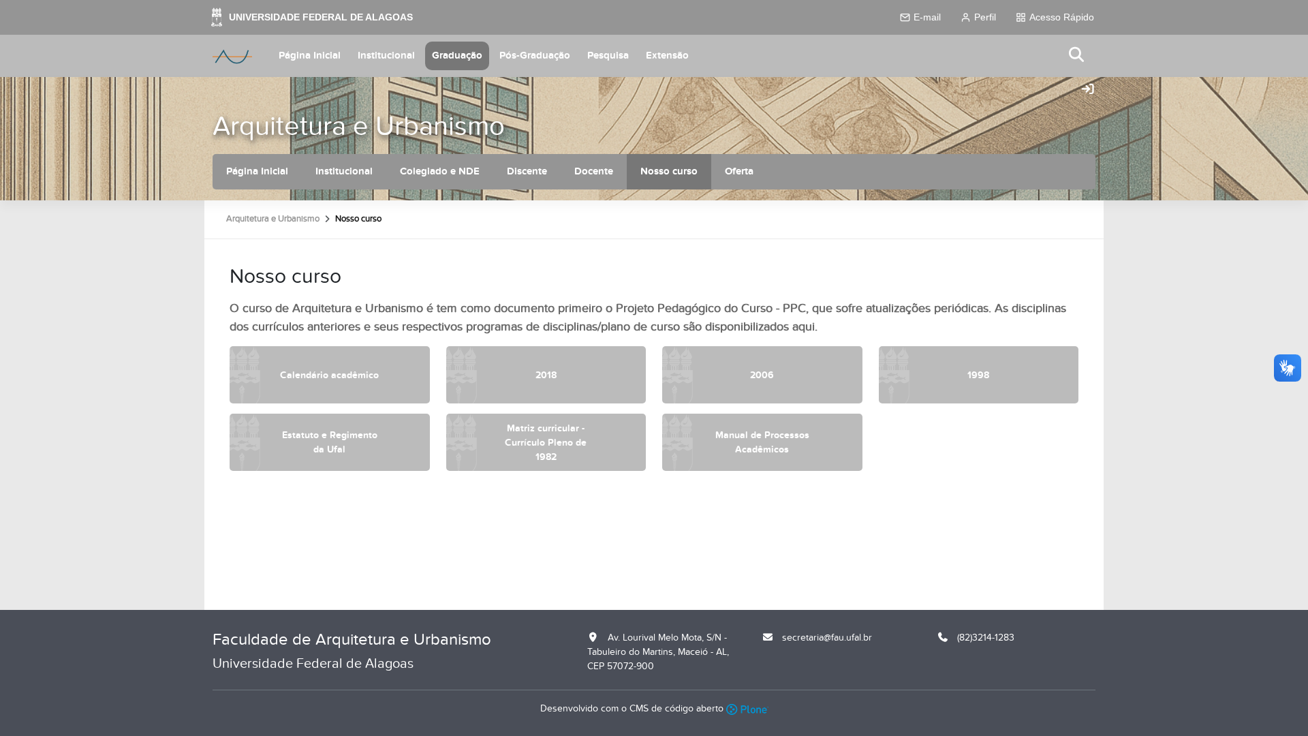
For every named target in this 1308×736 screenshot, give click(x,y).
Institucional (386, 55)
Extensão (667, 55)
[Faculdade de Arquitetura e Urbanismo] (232, 55)
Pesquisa (608, 55)
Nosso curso (669, 171)
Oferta (739, 171)
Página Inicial (310, 55)
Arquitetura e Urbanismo (359, 126)
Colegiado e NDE (440, 171)
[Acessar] (1087, 90)
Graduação (457, 55)
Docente (593, 171)
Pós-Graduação (534, 55)
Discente (527, 171)
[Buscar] (1077, 55)
